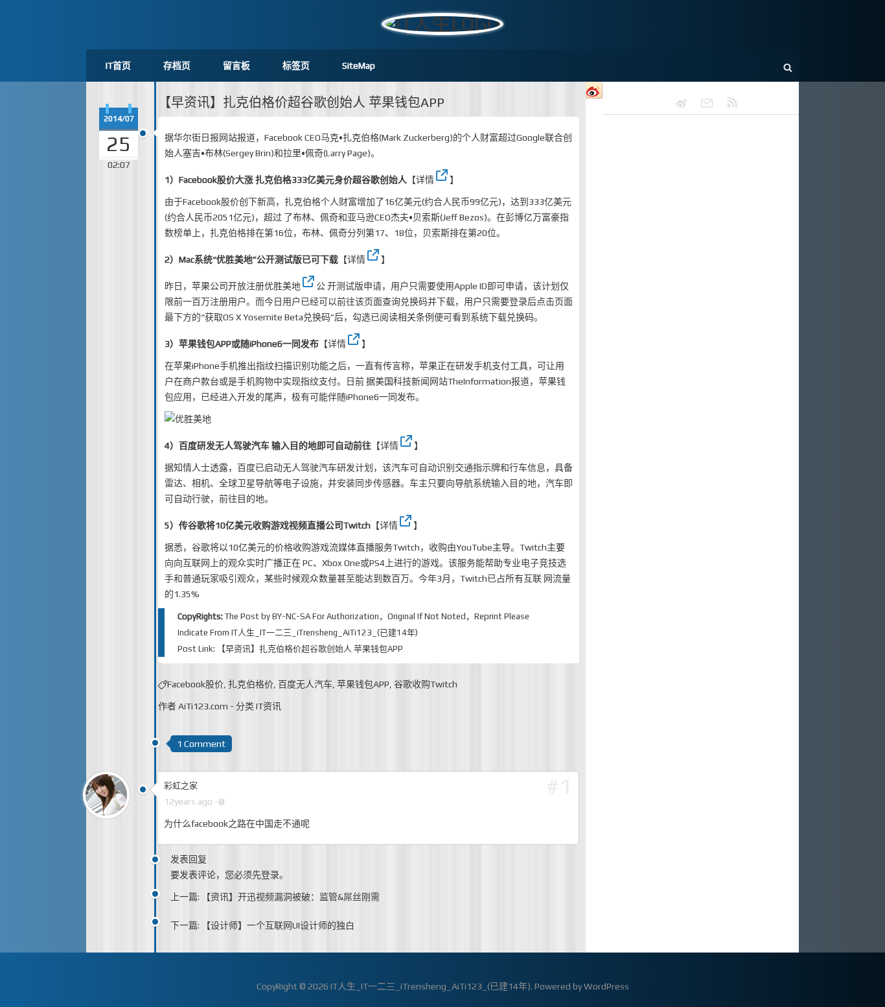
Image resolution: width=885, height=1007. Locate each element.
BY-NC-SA (291, 616)
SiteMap (358, 65)
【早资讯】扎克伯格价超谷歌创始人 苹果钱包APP (301, 102)
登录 (270, 875)
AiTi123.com (203, 706)
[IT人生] (701, 103)
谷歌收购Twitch (425, 684)
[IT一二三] (675, 103)
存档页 (176, 65)
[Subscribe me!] (726, 103)
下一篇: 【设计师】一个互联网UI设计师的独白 (262, 925)
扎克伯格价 (250, 684)
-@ (219, 801)
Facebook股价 (195, 684)
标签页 (296, 65)
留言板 (236, 65)
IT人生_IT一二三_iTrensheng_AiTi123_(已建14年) (324, 632)
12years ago (188, 801)
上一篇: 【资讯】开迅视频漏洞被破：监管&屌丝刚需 (275, 897)
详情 (425, 179)
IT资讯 (268, 706)
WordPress (606, 986)
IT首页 (118, 65)
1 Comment (201, 744)
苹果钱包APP (363, 684)
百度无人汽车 (305, 684)
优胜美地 (282, 286)
